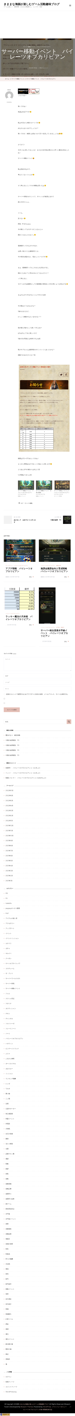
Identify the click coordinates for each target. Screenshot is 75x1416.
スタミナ (8, 1003)
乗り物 (8, 1094)
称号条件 (8, 1284)
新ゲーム (8, 1204)
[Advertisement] (37, 25)
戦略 (7, 1164)
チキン (8, 1013)
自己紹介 (8, 1304)
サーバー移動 (28, 503)
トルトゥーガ (10, 1023)
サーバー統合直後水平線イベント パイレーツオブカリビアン (54, 633)
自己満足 (8, 1299)
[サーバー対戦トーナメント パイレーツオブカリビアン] (62, 485)
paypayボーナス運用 (13, 908)
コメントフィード (11, 1387)
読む (30, 577)
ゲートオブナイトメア (13, 963)
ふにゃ (8, 1053)
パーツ (8, 1033)
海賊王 (62, 627)
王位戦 (8, 1264)
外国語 (8, 1124)
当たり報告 (9, 1144)
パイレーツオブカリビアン (43, 46)
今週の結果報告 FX (12, 740)
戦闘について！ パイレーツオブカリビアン (20, 778)
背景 (7, 1294)
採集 (7, 1174)
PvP (7, 913)
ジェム (8, 993)
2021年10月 (9, 836)
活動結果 (8, 1234)
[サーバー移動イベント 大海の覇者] (44, 485)
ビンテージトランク (12, 1048)
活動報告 (8, 1229)
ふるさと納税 (10, 1058)
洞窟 (7, 1224)
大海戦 (8, 1129)
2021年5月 (9, 861)
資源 (7, 1329)
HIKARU (9, 102)
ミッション (9, 1073)
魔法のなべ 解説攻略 (13, 735)
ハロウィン (9, 1043)
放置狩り (8, 1194)
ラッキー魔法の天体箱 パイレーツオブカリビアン (19, 618)
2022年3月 (9, 810)
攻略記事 (58, 565)
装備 (7, 1309)
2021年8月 (9, 845)
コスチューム (10, 968)
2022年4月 (9, 805)
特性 (7, 1249)
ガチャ (8, 948)
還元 (7, 1334)
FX (6, 898)
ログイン (8, 1377)
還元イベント (10, 1339)
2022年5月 (9, 800)
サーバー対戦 (10, 983)
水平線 (58, 627)
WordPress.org (11, 1392)
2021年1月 (9, 881)
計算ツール (9, 1319)
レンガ (8, 1084)
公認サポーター (11, 1109)
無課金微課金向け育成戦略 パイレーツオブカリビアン (55, 570)
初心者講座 (9, 1114)
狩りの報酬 (9, 1259)
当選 (7, 1149)
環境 (7, 1269)
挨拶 (7, 1169)
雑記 (7, 1354)
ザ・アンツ (9, 973)
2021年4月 (9, 866)
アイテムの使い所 (11, 918)
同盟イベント (10, 1119)
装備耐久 (8, 1314)
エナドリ (8, 943)
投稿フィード (10, 1382)
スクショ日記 (10, 998)
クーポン (8, 958)
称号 (7, 1279)
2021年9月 (9, 840)
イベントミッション (12, 938)
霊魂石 (8, 1359)
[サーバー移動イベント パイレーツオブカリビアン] (26, 485)
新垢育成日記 (10, 1209)
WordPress (47, 1407)
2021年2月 (9, 876)
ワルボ (8, 1088)
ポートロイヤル (11, 1063)
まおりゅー (9, 1069)
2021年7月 (9, 851)
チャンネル (9, 1018)
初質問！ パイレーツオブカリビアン (18, 768)
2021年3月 (9, 871)
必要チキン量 (10, 1154)
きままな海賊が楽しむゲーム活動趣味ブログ (32, 4)
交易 (7, 1104)
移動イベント (10, 1289)
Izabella (9, 903)
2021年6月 (9, 856)
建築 (7, 1139)
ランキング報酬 (11, 1079)
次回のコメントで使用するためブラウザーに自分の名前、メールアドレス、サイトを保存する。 (37, 694)
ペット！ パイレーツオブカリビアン (18, 773)
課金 (7, 1324)
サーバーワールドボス (13, 978)
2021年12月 (9, 825)
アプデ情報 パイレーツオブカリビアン (19, 570)
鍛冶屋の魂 (9, 1344)
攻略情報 (8, 1184)
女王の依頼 (9, 1134)
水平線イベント (11, 1219)
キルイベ (8, 953)
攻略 (7, 1179)
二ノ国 (8, 1099)
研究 (7, 1274)
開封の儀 (8, 1349)
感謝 (7, 1159)
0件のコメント (43, 68)
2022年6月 (9, 795)
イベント (8, 933)
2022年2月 (9, 815)
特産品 (8, 1254)
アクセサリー (10, 923)
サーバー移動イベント (29, 46)
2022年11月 (9, 790)
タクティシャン (11, 1008)
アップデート (9, 565)
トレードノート (11, 1028)
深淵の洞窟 (9, 1244)
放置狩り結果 (10, 1199)
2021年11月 (9, 830)
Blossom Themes (27, 1407)
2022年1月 (9, 820)
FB (7, 893)
